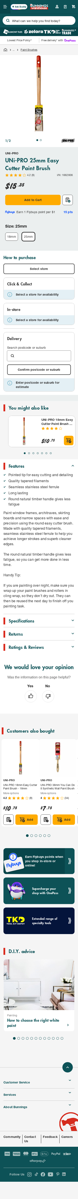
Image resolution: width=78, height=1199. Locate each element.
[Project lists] (65, 6)
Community (12, 1137)
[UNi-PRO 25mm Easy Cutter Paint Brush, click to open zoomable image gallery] (39, 94)
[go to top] (67, 1067)
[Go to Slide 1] (37, 140)
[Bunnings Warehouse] (39, 8)
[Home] (5, 50)
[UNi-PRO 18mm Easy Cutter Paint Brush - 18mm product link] (24, 431)
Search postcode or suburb (26, 347)
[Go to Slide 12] (62, 1038)
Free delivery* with (52, 40)
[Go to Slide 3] (33, 453)
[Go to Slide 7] (51, 453)
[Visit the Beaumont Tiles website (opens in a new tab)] (12, 31)
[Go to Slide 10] (53, 1038)
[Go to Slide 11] (57, 1038)
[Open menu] (5, 6)
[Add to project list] (67, 200)
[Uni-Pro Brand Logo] (68, 140)
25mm (28, 236)
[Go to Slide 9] (49, 1038)
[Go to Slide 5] (42, 453)
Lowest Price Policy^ (19, 40)
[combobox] (39, 20)
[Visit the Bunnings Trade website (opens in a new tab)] (69, 31)
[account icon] (57, 6)
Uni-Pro (11, 153)
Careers (67, 1137)
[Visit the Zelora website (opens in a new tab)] (33, 31)
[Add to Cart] (68, 440)
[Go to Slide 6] (46, 453)
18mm (11, 236)
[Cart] (73, 6)
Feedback (50, 1137)
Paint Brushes (29, 49)
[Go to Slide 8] (44, 1038)
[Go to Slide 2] (41, 140)
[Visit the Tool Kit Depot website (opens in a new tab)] (52, 31)
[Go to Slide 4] (38, 453)
